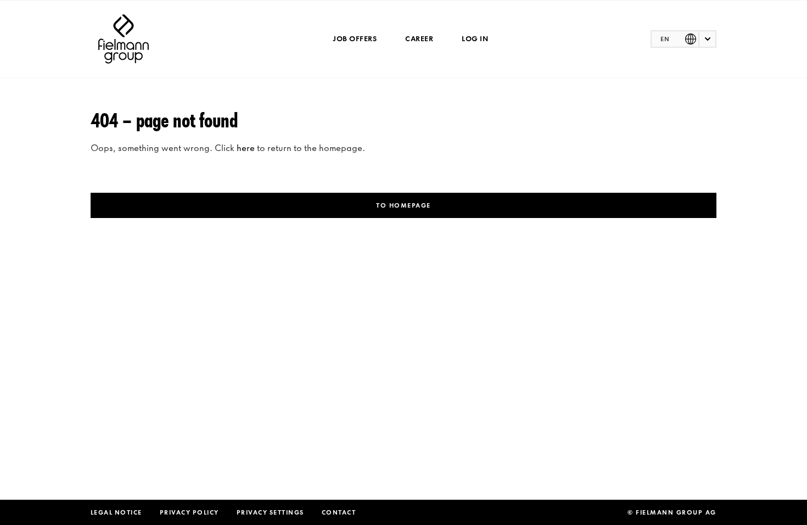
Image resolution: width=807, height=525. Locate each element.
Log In (475, 39)
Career (419, 39)
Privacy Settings (270, 512)
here (246, 147)
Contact (339, 512)
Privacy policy (189, 512)
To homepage (403, 205)
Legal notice (116, 512)
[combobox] (683, 39)
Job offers (355, 39)
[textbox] (683, 39)
